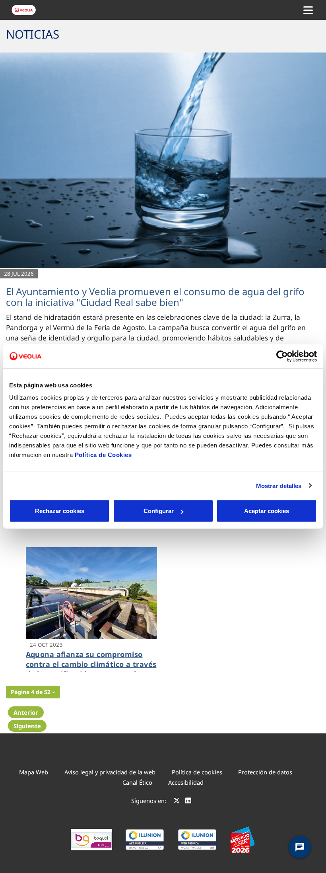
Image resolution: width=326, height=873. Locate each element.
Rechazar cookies (59, 510)
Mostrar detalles (279, 485)
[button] (33, 692)
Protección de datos (265, 772)
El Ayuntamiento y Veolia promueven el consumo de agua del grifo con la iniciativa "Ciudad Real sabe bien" (155, 296)
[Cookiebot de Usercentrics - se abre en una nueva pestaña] (282, 356)
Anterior (26, 712)
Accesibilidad (186, 782)
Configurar (159, 510)
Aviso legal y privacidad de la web (109, 772)
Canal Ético (137, 782)
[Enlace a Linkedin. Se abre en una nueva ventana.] (188, 802)
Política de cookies (197, 772)
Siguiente (27, 726)
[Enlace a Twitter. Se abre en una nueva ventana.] (177, 802)
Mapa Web (33, 772)
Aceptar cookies (266, 510)
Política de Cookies (103, 454)
